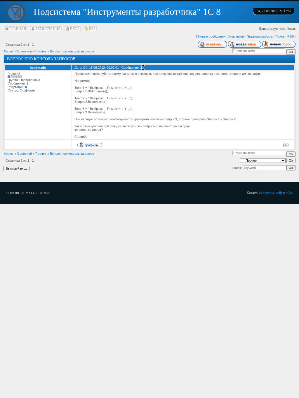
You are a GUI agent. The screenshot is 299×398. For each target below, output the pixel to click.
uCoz (289, 192)
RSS (92, 29)
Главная (17, 29)
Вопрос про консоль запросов (72, 51)
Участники (236, 36)
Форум (8, 51)
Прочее (40, 51)
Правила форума (259, 36)
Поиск (279, 36)
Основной (24, 51)
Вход (74, 29)
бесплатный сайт (270, 192)
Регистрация (48, 29)
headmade (38, 67)
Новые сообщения (211, 36)
